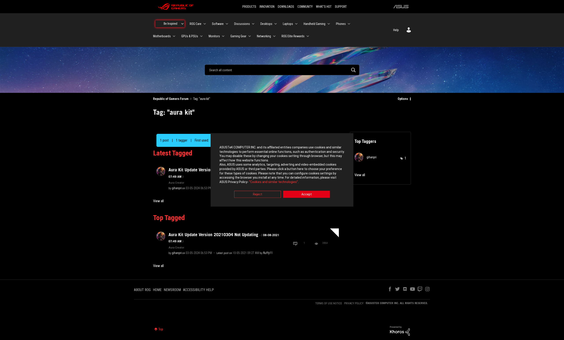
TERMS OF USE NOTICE (328, 303)
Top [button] (160, 329)
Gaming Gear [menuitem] (238, 36)
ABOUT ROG (142, 290)
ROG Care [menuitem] (195, 24)
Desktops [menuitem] (266, 24)
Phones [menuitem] (341, 24)
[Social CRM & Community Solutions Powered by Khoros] (400, 330)
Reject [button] (257, 194)
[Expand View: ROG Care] (204, 24)
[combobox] (282, 70)
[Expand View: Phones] (349, 24)
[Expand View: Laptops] (296, 24)
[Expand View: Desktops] (275, 24)
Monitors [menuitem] (214, 36)
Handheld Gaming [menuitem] (314, 24)
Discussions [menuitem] (242, 24)
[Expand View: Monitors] (223, 36)
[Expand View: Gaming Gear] (249, 36)
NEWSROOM (172, 290)
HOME (157, 290)
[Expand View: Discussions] (253, 24)
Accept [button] (306, 194)
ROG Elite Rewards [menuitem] (293, 36)
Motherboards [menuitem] (162, 36)
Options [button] (403, 99)
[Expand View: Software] (227, 24)
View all (158, 201)
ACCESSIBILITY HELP (198, 290)
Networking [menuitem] (264, 36)
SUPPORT (341, 6)
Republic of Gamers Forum (171, 99)
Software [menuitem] (218, 24)
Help (396, 30)
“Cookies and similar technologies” (273, 182)
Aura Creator (176, 182)
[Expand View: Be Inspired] (182, 24)
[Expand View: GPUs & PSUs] (201, 36)
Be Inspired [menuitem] (170, 23)
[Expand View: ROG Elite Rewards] (308, 36)
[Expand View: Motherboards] (174, 36)
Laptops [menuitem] (288, 24)
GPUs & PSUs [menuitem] (189, 36)
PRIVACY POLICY (354, 303)
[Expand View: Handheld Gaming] (329, 24)
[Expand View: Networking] (274, 36)
